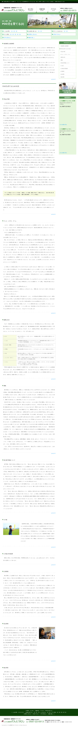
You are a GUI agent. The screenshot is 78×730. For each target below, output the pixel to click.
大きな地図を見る (63, 124)
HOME (27, 710)
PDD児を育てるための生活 (66, 48)
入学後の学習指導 (64, 68)
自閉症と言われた (33, 34)
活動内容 (42, 9)
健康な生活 (63, 57)
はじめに (31, 9)
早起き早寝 (63, 51)
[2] (14, 31)
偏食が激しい (32, 37)
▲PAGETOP (53, 79)
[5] (20, 34)
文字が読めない (7, 37)
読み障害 (62, 74)
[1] (11, 31)
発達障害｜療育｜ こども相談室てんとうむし (13, 9)
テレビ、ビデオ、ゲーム (65, 54)
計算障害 (62, 71)
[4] (17, 34)
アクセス (53, 9)
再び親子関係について (65, 62)
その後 (62, 65)
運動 (62, 60)
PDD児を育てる (48, 710)
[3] (16, 31)
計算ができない (57, 34)
